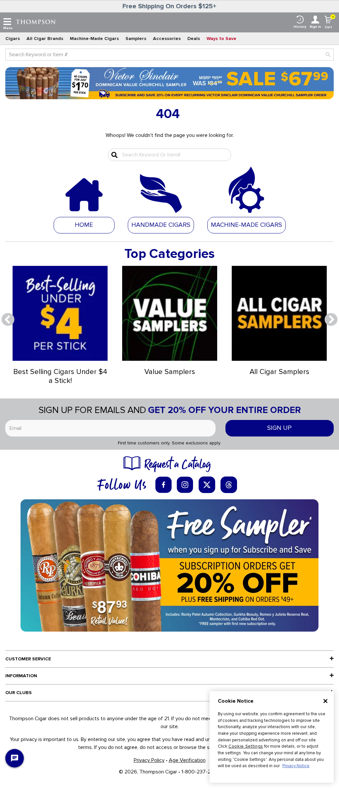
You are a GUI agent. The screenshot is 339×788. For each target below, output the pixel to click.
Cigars (12, 38)
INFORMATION (21, 676)
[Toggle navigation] (7, 22)
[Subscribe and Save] (169, 565)
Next (331, 320)
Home (84, 225)
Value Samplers (169, 371)
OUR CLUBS (18, 692)
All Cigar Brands (44, 38)
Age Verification (187, 760)
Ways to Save (221, 38)
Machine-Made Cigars (94, 38)
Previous (8, 320)
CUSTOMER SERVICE (28, 659)
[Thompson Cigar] (36, 21)
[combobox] (169, 55)
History (300, 27)
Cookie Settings (245, 746)
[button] (161, 225)
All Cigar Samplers (279, 371)
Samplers (135, 38)
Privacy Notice (296, 765)
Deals (193, 38)
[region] (272, 737)
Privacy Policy (149, 760)
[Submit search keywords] (114, 154)
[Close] (325, 701)
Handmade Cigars (160, 225)
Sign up (279, 428)
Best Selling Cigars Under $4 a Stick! (60, 376)
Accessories (167, 38)
